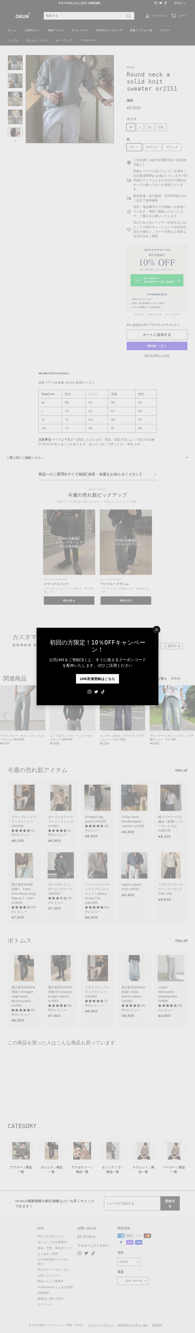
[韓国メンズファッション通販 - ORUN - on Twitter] (96, 691)
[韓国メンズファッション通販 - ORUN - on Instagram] (89, 691)
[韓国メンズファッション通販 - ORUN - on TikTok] (103, 691)
